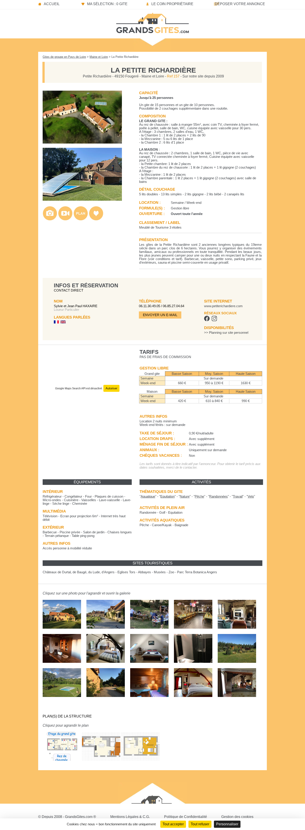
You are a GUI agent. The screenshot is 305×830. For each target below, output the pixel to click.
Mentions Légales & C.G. (130, 817)
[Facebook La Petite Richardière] (207, 320)
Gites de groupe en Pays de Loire (64, 56)
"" (148, 496)
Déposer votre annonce (240, 4)
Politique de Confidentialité (185, 817)
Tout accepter (173, 824)
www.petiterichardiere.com (223, 306)
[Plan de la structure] (80, 219)
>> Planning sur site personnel (226, 332)
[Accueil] (152, 21)
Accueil (52, 4)
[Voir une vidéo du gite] (65, 219)
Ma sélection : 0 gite (107, 4)
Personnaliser (227, 824)
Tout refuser (200, 824)
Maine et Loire (99, 56)
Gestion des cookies (237, 817)
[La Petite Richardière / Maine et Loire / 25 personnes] (82, 142)
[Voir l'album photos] (50, 219)
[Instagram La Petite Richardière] (214, 320)
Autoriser (111, 388)
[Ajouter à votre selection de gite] (96, 219)
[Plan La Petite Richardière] (62, 764)
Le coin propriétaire (172, 4)
